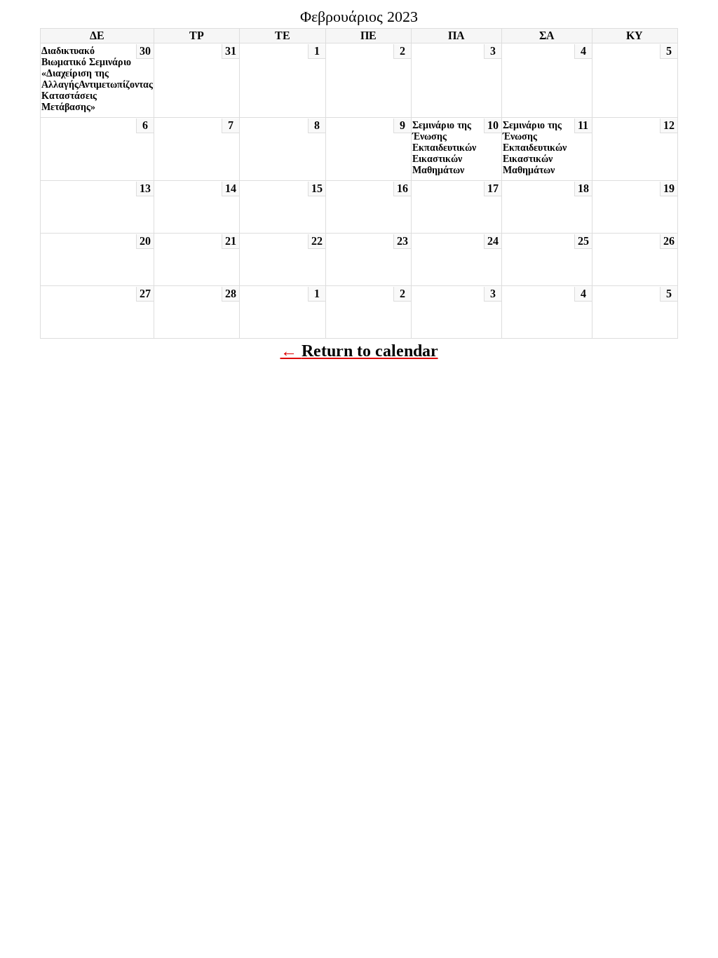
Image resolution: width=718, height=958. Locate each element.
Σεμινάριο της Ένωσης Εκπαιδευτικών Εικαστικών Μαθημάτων (444, 147)
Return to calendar (370, 351)
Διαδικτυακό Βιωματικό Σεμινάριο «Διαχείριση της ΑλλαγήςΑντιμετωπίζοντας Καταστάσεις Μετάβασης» (97, 79)
